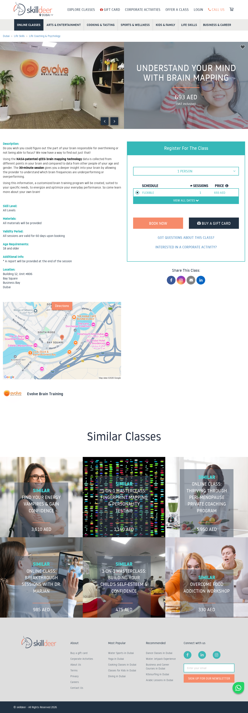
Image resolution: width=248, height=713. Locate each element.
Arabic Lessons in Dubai (159, 680)
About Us (75, 664)
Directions (62, 306)
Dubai (46, 15)
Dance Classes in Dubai (159, 653)
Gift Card (111, 9)
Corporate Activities (142, 9)
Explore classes (81, 9)
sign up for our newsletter (209, 678)
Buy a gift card (78, 653)
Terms (74, 670)
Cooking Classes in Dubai (122, 664)
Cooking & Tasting (101, 25)
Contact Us (76, 688)
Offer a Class (177, 9)
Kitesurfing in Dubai (157, 674)
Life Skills (189, 25)
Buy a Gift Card (216, 223)
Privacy (74, 676)
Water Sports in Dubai (121, 653)
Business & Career (217, 25)
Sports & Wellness (135, 25)
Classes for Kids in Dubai (122, 670)
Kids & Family (165, 25)
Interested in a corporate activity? (186, 247)
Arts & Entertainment (63, 25)
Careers (74, 682)
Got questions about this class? (186, 237)
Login (198, 9)
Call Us (218, 9)
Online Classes (28, 25)
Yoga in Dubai (116, 659)
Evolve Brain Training (45, 394)
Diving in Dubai (117, 676)
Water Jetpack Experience (161, 659)
